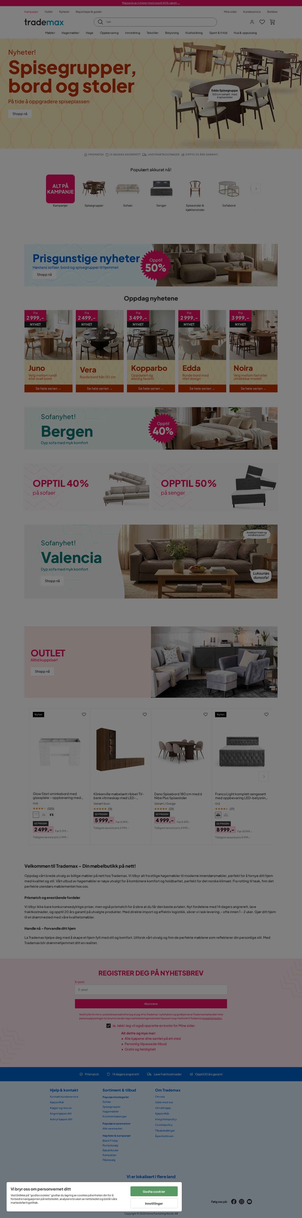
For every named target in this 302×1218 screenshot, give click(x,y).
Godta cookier (154, 1191)
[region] (94, 1196)
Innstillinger (154, 1203)
